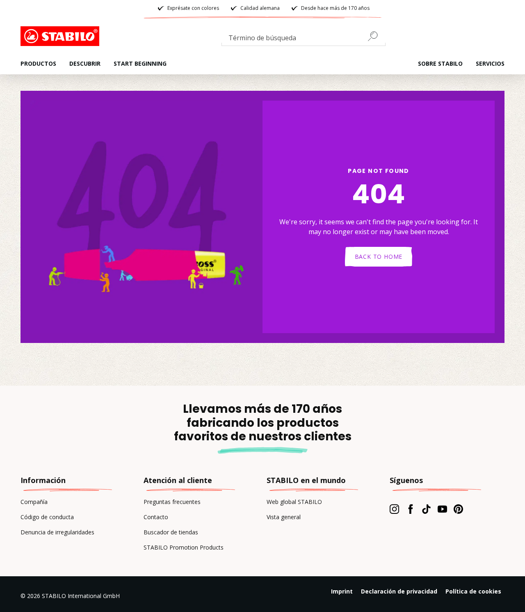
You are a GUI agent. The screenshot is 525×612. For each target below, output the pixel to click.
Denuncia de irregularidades (57, 532)
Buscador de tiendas (171, 532)
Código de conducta (47, 517)
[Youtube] (442, 509)
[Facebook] (410, 509)
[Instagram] (394, 509)
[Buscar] (376, 36)
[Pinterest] (458, 509)
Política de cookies (473, 591)
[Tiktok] (426, 509)
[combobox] (303, 39)
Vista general (284, 517)
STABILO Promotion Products (184, 547)
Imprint (342, 591)
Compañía (34, 502)
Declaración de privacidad (399, 591)
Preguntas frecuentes (172, 502)
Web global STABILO (294, 502)
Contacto (156, 517)
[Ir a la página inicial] (62, 36)
